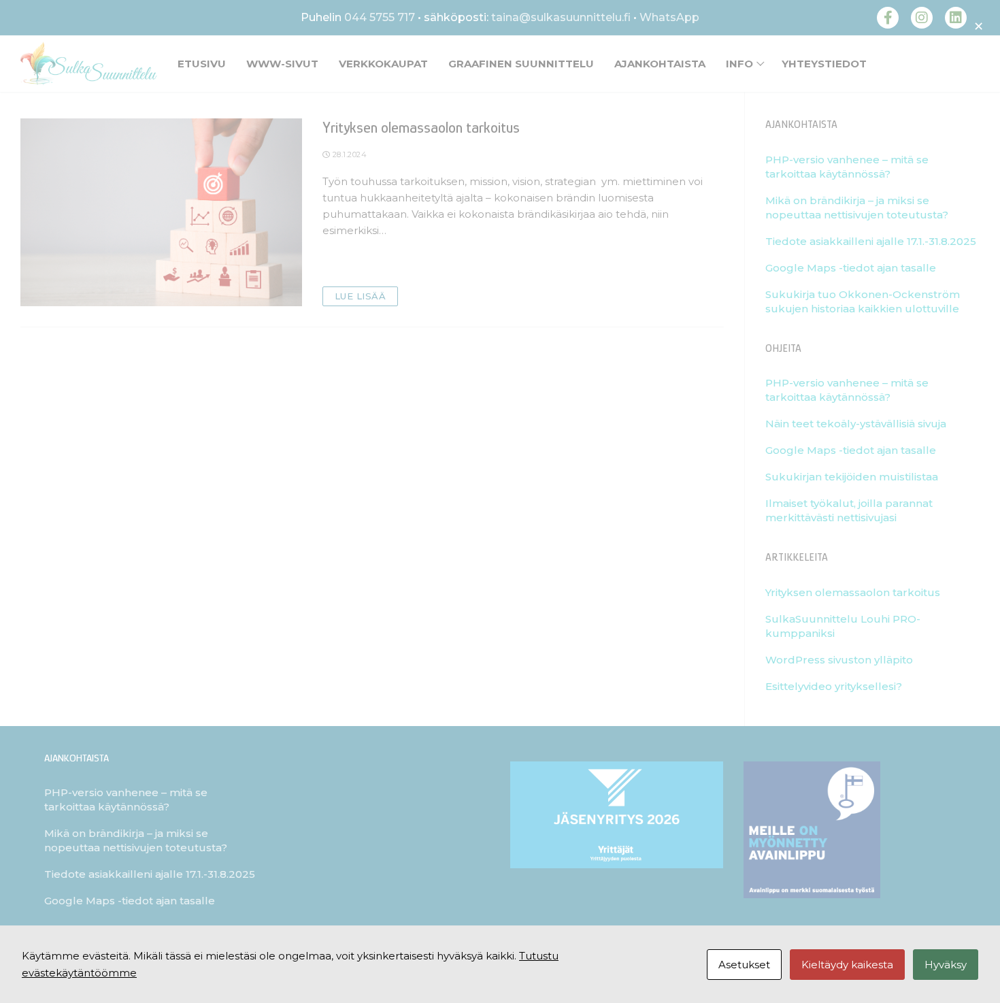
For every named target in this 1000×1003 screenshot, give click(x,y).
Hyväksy (945, 964)
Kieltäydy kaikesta (847, 964)
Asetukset (744, 964)
